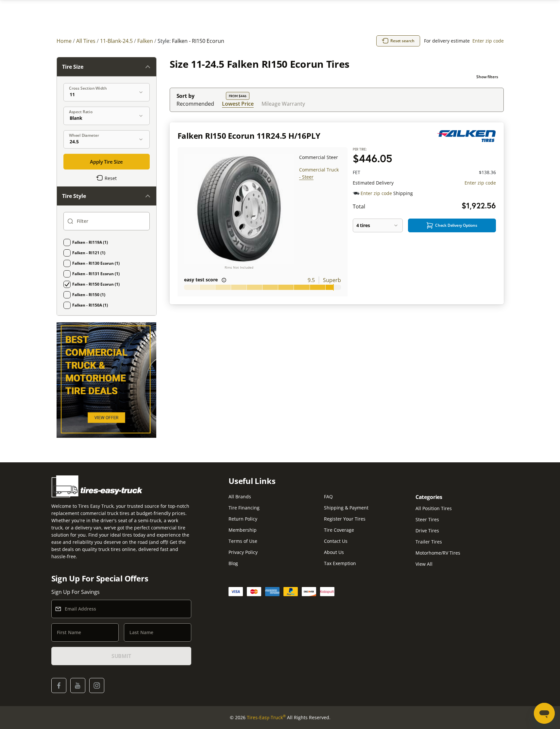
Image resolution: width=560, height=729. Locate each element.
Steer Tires (427, 519)
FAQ (328, 496)
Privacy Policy (243, 552)
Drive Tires (427, 530)
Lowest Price (238, 103)
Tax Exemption (340, 563)
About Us (334, 552)
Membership (243, 530)
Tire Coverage (339, 530)
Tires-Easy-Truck (266, 717)
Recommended (195, 103)
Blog (233, 563)
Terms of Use (243, 541)
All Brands (240, 496)
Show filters (487, 77)
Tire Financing (244, 508)
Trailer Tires (429, 542)
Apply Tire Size (106, 161)
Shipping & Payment (346, 508)
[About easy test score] (223, 280)
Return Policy (243, 519)
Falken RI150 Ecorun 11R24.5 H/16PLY (249, 135)
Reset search (402, 41)
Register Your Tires (344, 519)
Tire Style (74, 196)
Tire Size (72, 66)
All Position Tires (434, 508)
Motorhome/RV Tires (438, 553)
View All (424, 564)
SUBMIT (121, 656)
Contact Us (336, 541)
